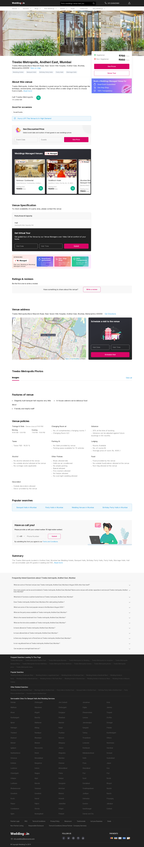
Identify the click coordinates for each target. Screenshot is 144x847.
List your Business (96, 821)
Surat (84, 778)
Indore (37, 768)
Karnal (37, 799)
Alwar (13, 712)
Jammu (109, 707)
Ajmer (13, 723)
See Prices (112, 66)
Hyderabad (111, 758)
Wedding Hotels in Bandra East (75, 678)
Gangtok (86, 728)
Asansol (14, 738)
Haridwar (110, 748)
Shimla (37, 809)
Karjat (61, 728)
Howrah (61, 799)
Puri (84, 773)
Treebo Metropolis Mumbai (57, 660)
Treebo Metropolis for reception (102, 660)
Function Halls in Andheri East (36, 693)
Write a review (91, 289)
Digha (85, 707)
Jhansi (61, 748)
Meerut (61, 793)
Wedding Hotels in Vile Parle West (51, 678)
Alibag (37, 728)
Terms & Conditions (38, 821)
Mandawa (38, 707)
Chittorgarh (39, 702)
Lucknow (14, 768)
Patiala (109, 728)
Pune (84, 763)
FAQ (26, 821)
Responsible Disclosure (36, 826)
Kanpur (61, 778)
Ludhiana (14, 783)
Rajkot (37, 804)
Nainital (61, 723)
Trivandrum (87, 738)
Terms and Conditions (50, 541)
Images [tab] (15, 377)
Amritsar (62, 788)
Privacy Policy (54, 821)
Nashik (109, 788)
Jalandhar (62, 804)
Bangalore (38, 763)
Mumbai (61, 758)
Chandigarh (15, 773)
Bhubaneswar (15, 788)
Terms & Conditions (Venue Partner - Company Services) (67, 826)
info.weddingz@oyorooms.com (24, 839)
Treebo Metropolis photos (102, 664)
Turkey (85, 733)
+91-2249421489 (17, 100)
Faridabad (86, 783)
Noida (109, 778)
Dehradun (86, 799)
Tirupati (109, 712)
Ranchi (109, 793)
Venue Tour (111, 73)
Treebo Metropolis (17, 660)
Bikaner (37, 743)
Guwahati (14, 793)
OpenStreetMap (75, 358)
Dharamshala (87, 712)
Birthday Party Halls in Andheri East (110, 690)
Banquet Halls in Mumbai (26, 507)
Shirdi (37, 753)
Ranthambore (15, 753)
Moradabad (39, 758)
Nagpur (37, 773)
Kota (108, 702)
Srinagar (110, 723)
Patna (61, 773)
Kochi (13, 799)
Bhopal (109, 783)
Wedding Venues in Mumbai (83, 507)
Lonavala (86, 743)
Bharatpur (38, 738)
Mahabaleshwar (88, 753)
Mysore (61, 738)
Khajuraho (62, 753)
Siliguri (61, 809)
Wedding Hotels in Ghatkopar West (22, 675)
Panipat (61, 814)
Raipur (13, 804)
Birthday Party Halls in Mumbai (115, 507)
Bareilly (37, 718)
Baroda (37, 783)
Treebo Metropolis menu (24, 667)
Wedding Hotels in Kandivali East (27, 678)
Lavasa (85, 718)
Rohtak (13, 702)
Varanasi (38, 788)
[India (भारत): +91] (20, 536)
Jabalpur (110, 804)
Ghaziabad (86, 768)
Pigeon (67, 358)
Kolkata (13, 763)
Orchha (109, 718)
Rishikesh (86, 748)
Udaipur (13, 778)
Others (109, 738)
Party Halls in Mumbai (54, 507)
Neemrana (110, 743)
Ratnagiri (14, 728)
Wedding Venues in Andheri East (21, 690)
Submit (76, 246)
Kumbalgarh (15, 718)
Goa (108, 768)
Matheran (38, 723)
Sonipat (109, 753)
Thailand (14, 733)
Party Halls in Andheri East (65, 690)
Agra (36, 778)
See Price (76, 139)
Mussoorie (39, 748)
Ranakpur (38, 733)
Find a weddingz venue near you (72, 3)
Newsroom (68, 821)
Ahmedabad (63, 768)
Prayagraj (110, 799)
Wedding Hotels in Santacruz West (98, 678)
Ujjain (12, 814)
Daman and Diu (88, 814)
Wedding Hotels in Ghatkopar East (72, 675)
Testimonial (83, 8)
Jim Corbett (63, 702)
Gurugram (62, 783)
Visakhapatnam (88, 788)
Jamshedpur (87, 723)
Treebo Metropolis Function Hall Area (34, 664)
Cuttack (109, 809)
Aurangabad (39, 814)
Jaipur (109, 763)
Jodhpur (86, 793)
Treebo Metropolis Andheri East (35, 660)
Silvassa (14, 758)
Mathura (13, 707)
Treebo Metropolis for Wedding (79, 660)
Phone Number (33, 536)
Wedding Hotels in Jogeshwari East (47, 675)
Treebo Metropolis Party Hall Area (60, 664)
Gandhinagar (87, 809)
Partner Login (15, 821)
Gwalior (85, 804)
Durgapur (62, 712)
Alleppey (62, 743)
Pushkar (62, 733)
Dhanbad (62, 718)
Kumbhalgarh (111, 733)
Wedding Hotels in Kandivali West (97, 675)
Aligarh (37, 712)
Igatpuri (13, 748)
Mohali (13, 743)
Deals (73, 8)
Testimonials (81, 821)
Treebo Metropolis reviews (83, 664)
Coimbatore (15, 809)
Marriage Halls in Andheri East (44, 690)
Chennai (61, 763)
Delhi (84, 758)
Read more (28, 91)
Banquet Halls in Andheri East (86, 690)
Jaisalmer (86, 702)
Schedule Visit (110, 354)
